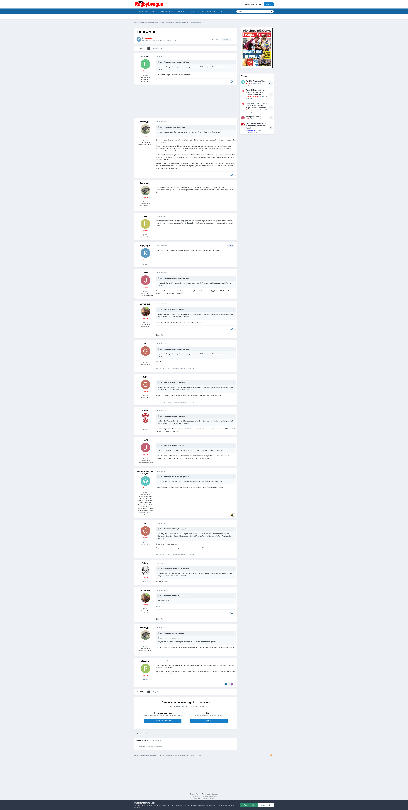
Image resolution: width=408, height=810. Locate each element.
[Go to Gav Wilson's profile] (145, 311)
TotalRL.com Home (142, 11)
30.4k (146, 140)
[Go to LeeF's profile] (145, 224)
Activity (200, 11)
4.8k (146, 679)
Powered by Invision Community (204, 798)
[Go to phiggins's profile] (145, 668)
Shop (154, 11)
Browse (191, 11)
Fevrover (145, 56)
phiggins (145, 661)
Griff (145, 344)
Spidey (145, 563)
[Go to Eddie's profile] (145, 418)
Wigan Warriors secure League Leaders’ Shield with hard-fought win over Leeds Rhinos (256, 105)
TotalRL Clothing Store (167, 11)
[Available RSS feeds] (271, 755)
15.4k (146, 429)
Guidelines (181, 11)
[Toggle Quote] (159, 62)
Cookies (215, 794)
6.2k (146, 322)
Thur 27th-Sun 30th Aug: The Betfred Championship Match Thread (256, 126)
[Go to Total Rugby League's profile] (243, 91)
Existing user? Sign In (253, 4)
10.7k (146, 582)
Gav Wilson (145, 304)
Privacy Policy (195, 794)
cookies (148, 805)
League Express (212, 11)
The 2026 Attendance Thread (256, 81)
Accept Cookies (249, 805)
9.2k (146, 75)
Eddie (179, 127)
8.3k (146, 235)
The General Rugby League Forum (164, 40)
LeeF (145, 216)
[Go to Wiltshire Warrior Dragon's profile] (145, 481)
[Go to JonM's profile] (145, 280)
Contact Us (206, 794)
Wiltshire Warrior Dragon (145, 472)
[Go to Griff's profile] (145, 351)
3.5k (146, 492)
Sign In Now (209, 721)
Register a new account (163, 721)
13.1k (146, 362)
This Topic (262, 11)
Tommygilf (182, 62)
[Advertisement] (173, 101)
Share (215, 39)
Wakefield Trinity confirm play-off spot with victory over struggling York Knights (256, 92)
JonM (145, 273)
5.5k (146, 264)
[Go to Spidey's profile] (145, 570)
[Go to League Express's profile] (243, 124)
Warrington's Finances (253, 117)
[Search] (271, 11)
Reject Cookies (265, 805)
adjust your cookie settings (199, 805)
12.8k (146, 291)
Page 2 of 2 (157, 48)
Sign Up (268, 4)
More (222, 11)
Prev (141, 48)
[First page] (137, 48)
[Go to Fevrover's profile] (145, 64)
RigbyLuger (145, 245)
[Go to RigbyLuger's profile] (139, 39)
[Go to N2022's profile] (243, 82)
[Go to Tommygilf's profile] (145, 129)
